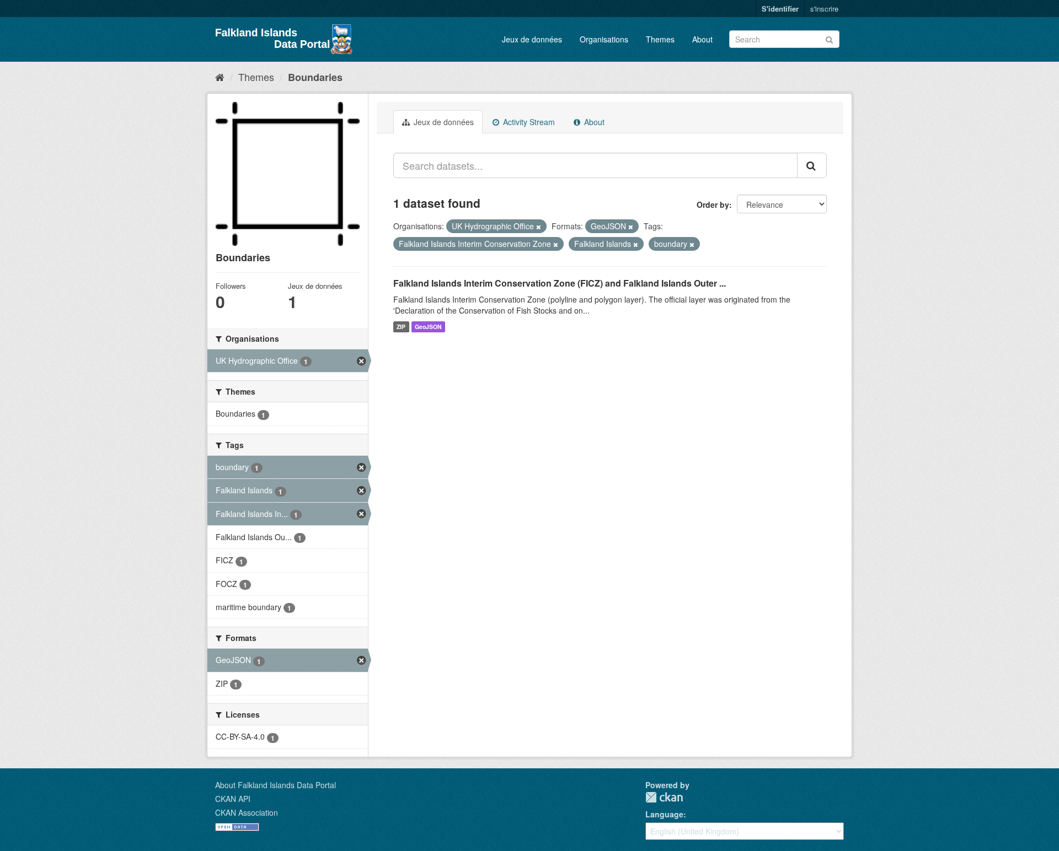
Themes (660, 39)
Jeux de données (532, 39)
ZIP (401, 326)
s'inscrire (824, 8)
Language (664, 814)
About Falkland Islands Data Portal (275, 784)
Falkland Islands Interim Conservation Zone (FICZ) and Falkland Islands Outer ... (559, 283)
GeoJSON (428, 326)
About (702, 39)
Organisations (604, 39)
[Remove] (538, 226)
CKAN (664, 797)
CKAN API (232, 798)
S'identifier (780, 8)
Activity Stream (528, 121)
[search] (812, 165)
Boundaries (315, 77)
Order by (713, 204)
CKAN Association (246, 812)
